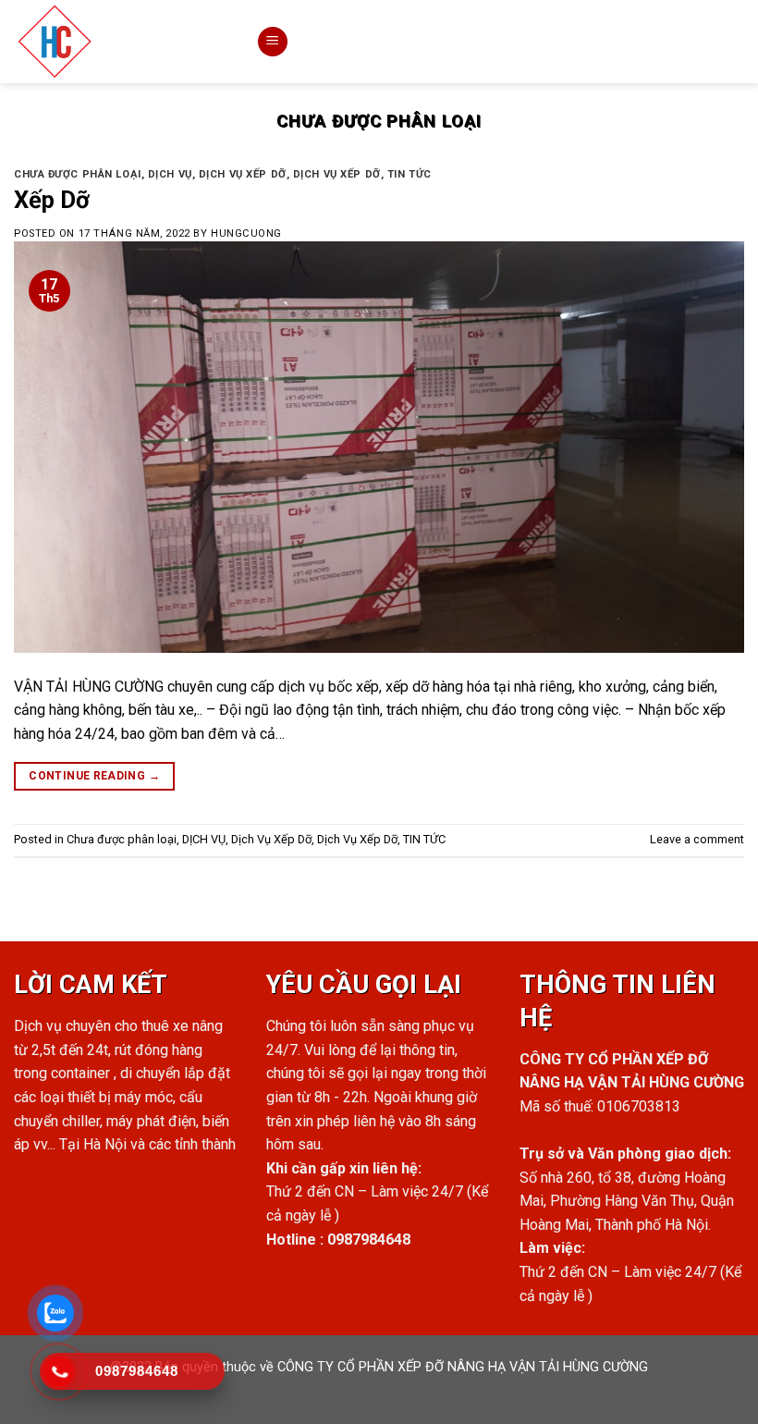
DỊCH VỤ (170, 174)
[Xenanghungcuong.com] (121, 41)
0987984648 (368, 1239)
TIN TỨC (409, 174)
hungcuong (246, 233)
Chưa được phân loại (77, 174)
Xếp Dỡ (52, 200)
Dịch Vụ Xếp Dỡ (243, 174)
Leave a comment (697, 839)
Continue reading (94, 775)
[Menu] (272, 42)
